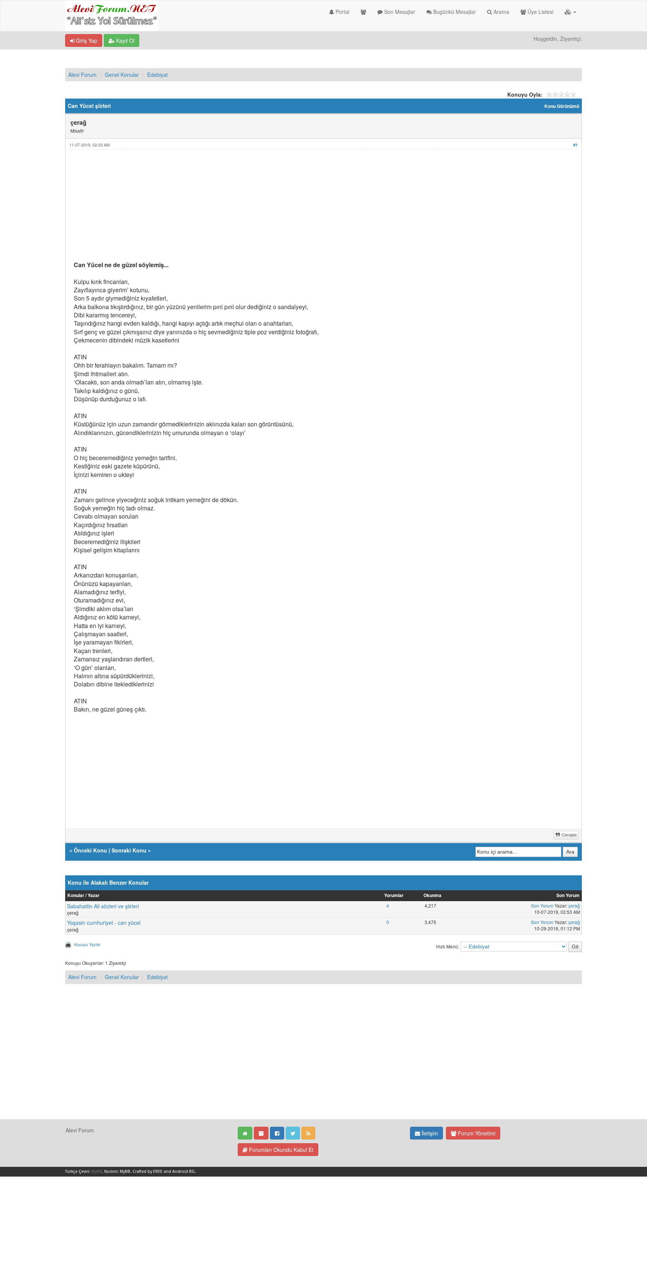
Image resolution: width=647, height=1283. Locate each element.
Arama (500, 11)
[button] (570, 11)
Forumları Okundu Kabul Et (280, 1149)
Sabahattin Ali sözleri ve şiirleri (103, 906)
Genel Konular (122, 74)
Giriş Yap (86, 40)
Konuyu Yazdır (87, 944)
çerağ (574, 905)
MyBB (96, 1171)
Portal (341, 11)
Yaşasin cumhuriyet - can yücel (103, 922)
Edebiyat (157, 74)
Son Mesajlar (399, 11)
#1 (575, 145)
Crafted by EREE (147, 1171)
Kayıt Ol (124, 40)
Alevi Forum (82, 74)
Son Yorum (542, 905)
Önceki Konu (90, 850)
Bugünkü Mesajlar (454, 11)
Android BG (183, 1171)
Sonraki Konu (129, 850)
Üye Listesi (539, 11)
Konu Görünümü (561, 106)
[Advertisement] (298, 208)
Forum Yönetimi (475, 1133)
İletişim (429, 1133)
